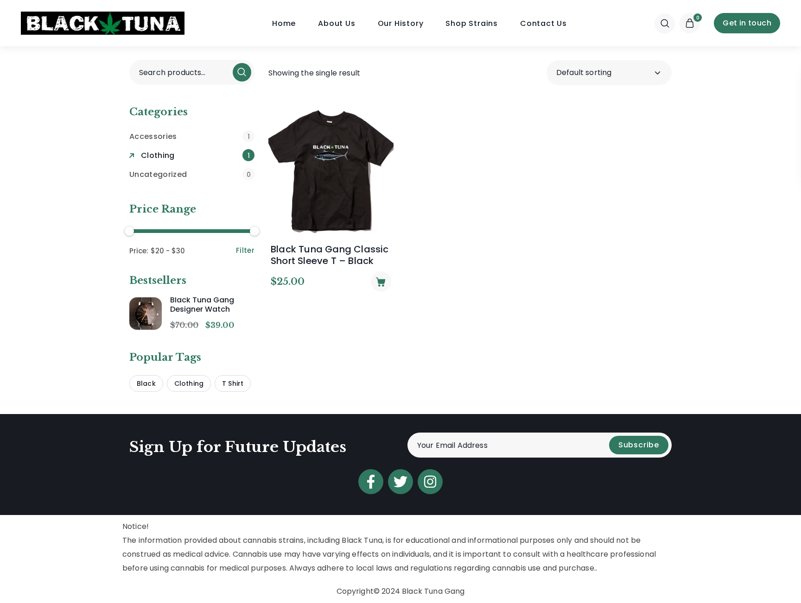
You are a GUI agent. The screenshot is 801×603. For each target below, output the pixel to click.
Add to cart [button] (381, 281)
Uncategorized (190, 174)
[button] (665, 23)
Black (146, 383)
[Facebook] (370, 481)
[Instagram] (430, 481)
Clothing (195, 155)
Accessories (189, 136)
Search (242, 72)
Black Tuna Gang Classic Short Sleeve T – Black (330, 255)
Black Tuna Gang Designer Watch (202, 304)
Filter (245, 250)
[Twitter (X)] (400, 481)
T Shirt (232, 383)
